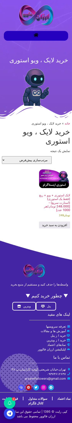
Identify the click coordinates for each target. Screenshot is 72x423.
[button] (36, 35)
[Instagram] (43, 387)
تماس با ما (61, 357)
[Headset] (21, 387)
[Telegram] (51, 387)
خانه (67, 123)
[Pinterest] (28, 387)
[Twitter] (36, 387)
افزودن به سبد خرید (54, 225)
